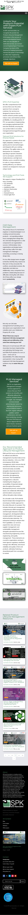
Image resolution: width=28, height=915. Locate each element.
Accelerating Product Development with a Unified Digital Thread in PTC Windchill (14, 681)
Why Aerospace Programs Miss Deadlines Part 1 (12, 847)
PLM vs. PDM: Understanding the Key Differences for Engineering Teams (13, 703)
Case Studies (6, 823)
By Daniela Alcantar (8, 642)
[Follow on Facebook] (4, 876)
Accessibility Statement (8, 814)
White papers (6, 827)
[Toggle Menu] (26, 13)
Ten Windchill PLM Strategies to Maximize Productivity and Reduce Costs (14, 725)
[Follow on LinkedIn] (10, 876)
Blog (4, 821)
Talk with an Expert (11, 63)
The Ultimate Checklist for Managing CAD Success (12, 659)
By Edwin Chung (7, 728)
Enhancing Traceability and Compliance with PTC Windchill (14, 746)
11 (15, 755)
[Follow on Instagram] (12, 876)
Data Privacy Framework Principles (11, 812)
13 (22, 755)
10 (12, 755)
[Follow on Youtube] (15, 876)
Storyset (16, 810)
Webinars (5, 825)
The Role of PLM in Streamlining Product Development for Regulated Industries (13, 638)
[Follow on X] (7, 876)
